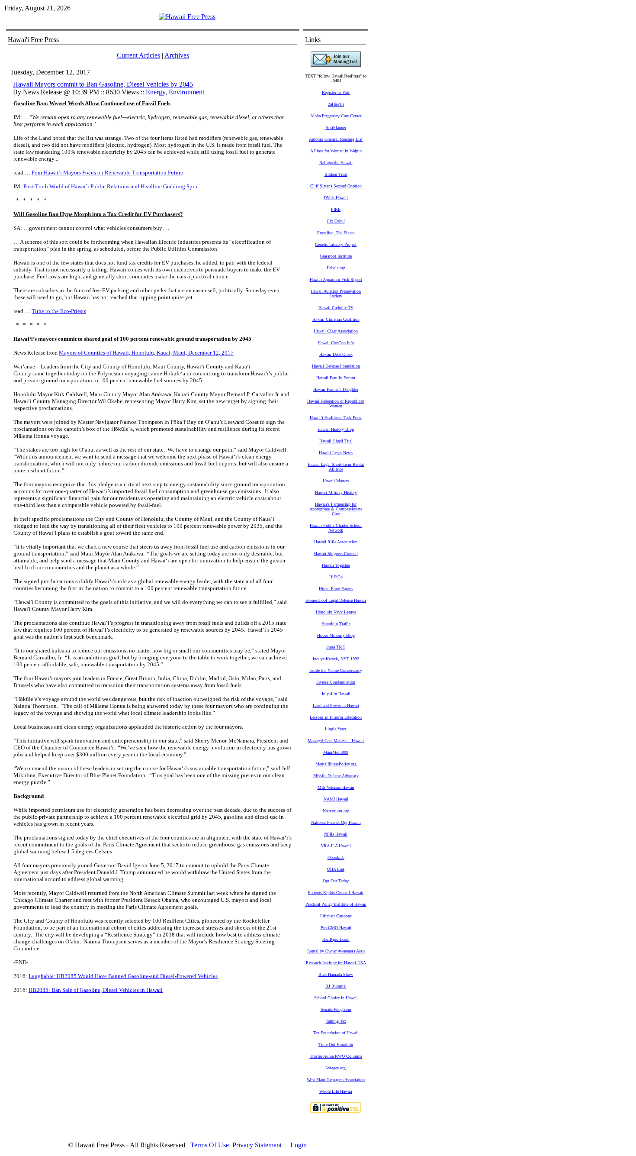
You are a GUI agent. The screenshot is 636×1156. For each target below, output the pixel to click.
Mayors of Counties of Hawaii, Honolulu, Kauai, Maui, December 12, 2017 (146, 352)
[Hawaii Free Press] (187, 16)
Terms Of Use (209, 1145)
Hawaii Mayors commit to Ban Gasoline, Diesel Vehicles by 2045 (103, 84)
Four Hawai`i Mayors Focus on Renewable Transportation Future (107, 172)
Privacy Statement (257, 1145)
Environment (186, 92)
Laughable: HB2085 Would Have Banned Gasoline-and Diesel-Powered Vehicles (123, 976)
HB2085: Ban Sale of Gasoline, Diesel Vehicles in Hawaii (96, 990)
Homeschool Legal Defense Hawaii (335, 600)
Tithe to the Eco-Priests (59, 311)
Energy (155, 92)
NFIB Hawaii (335, 834)
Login (298, 1145)
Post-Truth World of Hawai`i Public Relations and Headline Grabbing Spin (110, 186)
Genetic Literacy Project (336, 244)
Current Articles (138, 55)
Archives (176, 55)
